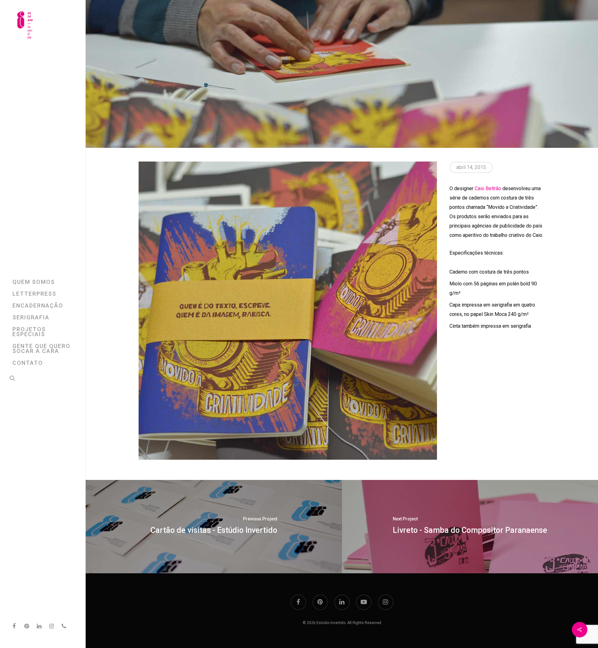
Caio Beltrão (488, 188)
